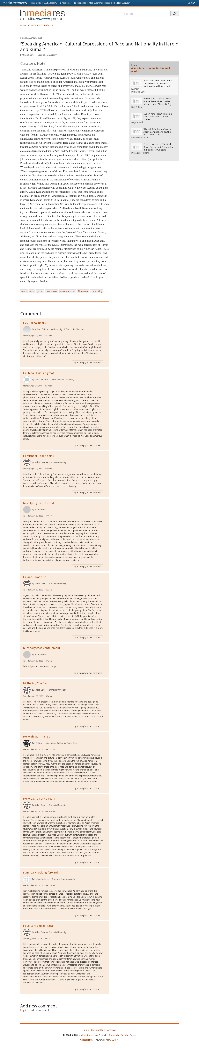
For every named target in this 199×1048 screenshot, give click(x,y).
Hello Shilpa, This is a (37, 736)
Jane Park (138, 122)
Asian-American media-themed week (150, 69)
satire (24, 291)
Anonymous (40, 509)
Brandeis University (47, 54)
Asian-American (67, 291)
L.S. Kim (38, 743)
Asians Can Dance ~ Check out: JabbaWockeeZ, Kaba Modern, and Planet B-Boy (157, 101)
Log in (191, 2)
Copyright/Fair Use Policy (122, 1034)
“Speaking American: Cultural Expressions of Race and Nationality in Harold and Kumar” (152, 84)
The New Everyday (121, 2)
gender (39, 291)
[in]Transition (80, 2)
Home (23, 25)
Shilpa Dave (29, 54)
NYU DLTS (112, 1039)
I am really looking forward (40, 872)
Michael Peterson (42, 329)
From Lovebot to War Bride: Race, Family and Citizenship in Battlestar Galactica (158, 147)
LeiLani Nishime (42, 879)
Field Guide (36, 2)
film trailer (83, 291)
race (31, 291)
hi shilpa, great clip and (38, 503)
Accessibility (85, 1039)
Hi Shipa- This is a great (38, 373)
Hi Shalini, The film (35, 683)
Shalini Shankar (42, 379)
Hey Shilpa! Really (34, 323)
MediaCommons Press (99, 2)
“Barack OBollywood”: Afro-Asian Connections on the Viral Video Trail (157, 132)
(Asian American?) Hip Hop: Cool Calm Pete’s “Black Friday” (157, 116)
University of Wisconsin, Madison (68, 329)
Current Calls (35, 25)
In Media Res (66, 2)
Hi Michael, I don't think (38, 456)
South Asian (52, 291)
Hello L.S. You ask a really (39, 798)
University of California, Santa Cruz (61, 743)
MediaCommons (89, 1034)
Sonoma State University (63, 879)
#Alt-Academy (50, 2)
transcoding (97, 291)
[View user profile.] (27, 329)
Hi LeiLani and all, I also (38, 925)
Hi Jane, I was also (34, 577)
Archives (48, 25)
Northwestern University (63, 379)
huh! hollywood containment (41, 648)
